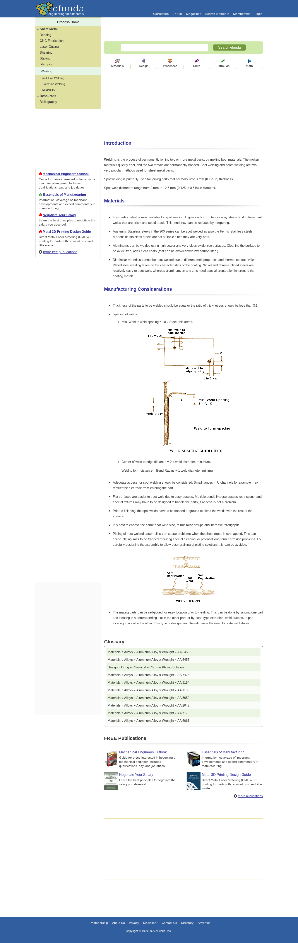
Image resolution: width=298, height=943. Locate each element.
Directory (187, 922)
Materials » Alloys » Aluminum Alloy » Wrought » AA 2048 (148, 705)
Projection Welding (53, 84)
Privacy (134, 922)
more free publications (60, 252)
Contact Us (169, 922)
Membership (241, 13)
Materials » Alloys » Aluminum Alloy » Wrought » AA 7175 (148, 713)
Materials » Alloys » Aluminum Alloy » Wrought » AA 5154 (148, 682)
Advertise (204, 922)
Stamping (46, 64)
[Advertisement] (68, 419)
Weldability (48, 90)
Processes (170, 66)
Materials (117, 66)
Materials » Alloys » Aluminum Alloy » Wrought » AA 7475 (148, 675)
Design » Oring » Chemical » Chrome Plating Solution (146, 667)
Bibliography (48, 102)
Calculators (161, 13)
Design (144, 66)
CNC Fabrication (51, 40)
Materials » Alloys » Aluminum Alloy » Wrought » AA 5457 (148, 659)
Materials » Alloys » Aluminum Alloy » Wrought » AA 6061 (148, 720)
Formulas (222, 66)
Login (258, 13)
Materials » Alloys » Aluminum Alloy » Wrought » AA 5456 (148, 652)
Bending (45, 35)
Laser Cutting (49, 46)
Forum (177, 13)
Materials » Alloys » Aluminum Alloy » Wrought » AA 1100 (148, 690)
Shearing (46, 52)
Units (196, 66)
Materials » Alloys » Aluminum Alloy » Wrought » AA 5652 (148, 698)
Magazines (193, 13)
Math (249, 66)
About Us (118, 922)
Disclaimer (150, 922)
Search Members (217, 13)
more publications (250, 796)
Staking (45, 58)
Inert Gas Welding (52, 78)
